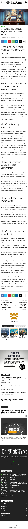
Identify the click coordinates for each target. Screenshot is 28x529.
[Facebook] (2, 41)
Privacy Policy (14, 525)
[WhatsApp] (13, 41)
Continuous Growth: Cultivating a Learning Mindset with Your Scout (13, 412)
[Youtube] (18, 464)
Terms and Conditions (19, 523)
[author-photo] (14, 316)
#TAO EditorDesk (4, 416)
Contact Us (6, 523)
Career (3, 26)
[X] (5, 41)
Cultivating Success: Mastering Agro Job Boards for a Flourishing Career (22, 338)
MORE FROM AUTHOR (20, 326)
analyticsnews (4, 506)
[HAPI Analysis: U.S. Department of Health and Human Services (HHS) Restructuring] (5, 332)
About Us (12, 523)
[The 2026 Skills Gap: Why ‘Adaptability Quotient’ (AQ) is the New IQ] (5, 493)
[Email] (20, 41)
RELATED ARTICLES (7, 326)
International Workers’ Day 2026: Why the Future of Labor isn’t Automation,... (18, 484)
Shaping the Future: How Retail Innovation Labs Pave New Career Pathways (6, 306)
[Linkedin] (16, 41)
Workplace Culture (5, 510)
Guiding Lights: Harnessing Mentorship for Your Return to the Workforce (21, 306)
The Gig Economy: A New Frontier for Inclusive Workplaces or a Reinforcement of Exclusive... (13, 379)
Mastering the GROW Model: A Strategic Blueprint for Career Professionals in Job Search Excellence (13, 338)
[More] (24, 41)
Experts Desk (5, 37)
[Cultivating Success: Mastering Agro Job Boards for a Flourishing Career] (23, 332)
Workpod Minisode (5, 513)
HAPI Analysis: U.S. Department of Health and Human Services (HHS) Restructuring (5, 337)
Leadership (3, 508)
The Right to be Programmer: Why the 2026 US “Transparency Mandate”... (18, 476)
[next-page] (15, 344)
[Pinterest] (9, 41)
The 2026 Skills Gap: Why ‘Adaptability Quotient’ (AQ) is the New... (18, 491)
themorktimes (4, 503)
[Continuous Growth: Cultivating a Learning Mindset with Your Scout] (14, 426)
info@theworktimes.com (16, 461)
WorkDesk (3, 389)
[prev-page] (13, 344)
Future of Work (4, 515)
